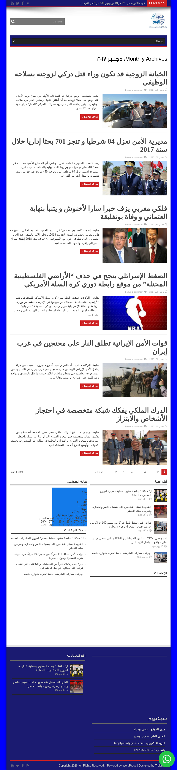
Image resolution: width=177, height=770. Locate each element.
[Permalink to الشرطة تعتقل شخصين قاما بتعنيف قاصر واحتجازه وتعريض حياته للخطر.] (160, 517)
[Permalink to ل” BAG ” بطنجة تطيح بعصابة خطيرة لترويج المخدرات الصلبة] (160, 501)
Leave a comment (134, 90)
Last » (99, 472)
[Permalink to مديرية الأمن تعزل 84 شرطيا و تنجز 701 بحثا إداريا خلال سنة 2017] (135, 194)
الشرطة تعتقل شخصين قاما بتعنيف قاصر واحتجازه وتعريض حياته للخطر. (40, 684)
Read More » (90, 117)
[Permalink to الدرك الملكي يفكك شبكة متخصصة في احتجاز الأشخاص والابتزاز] (135, 463)
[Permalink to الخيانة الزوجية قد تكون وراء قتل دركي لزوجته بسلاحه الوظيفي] (135, 127)
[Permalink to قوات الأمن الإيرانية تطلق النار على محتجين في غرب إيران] (135, 396)
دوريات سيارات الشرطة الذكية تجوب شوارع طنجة (122, 553)
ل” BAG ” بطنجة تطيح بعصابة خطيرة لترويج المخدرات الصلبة (47, 538)
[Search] (13, 21)
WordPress (129, 765)
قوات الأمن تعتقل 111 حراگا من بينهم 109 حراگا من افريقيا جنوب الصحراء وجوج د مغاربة (97, 3)
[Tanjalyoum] (158, 24)
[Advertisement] (128, 609)
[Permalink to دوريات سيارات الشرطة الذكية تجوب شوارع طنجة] (160, 563)
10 (124, 472)
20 (116, 472)
